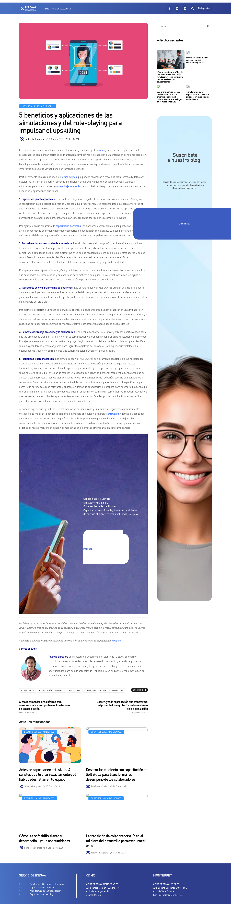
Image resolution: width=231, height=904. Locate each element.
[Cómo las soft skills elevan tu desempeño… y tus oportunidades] (50, 811)
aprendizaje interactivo (68, 186)
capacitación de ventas (68, 225)
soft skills (75, 690)
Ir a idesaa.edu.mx (61, 8)
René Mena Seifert (100, 786)
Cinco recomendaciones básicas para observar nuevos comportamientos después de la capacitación (44, 707)
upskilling (91, 690)
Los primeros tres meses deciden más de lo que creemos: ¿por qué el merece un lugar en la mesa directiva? (169, 97)
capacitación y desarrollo (52, 690)
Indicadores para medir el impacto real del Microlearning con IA (197, 60)
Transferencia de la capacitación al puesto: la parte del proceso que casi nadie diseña (198, 95)
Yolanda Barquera (35, 139)
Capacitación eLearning (41, 894)
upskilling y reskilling (112, 690)
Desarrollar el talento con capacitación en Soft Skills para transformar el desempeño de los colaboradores (116, 774)
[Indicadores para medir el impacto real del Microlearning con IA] (188, 52)
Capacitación (28, 690)
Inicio (46, 8)
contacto (116, 640)
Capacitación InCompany (42, 887)
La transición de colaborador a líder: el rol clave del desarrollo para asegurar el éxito (116, 841)
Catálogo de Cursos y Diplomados (47, 884)
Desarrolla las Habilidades (37, 106)
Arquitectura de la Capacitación (45, 890)
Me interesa (103, 546)
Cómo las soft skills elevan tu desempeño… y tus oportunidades (44, 838)
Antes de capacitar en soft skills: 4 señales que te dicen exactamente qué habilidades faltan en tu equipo (47, 774)
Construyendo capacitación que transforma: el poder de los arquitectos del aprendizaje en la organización (122, 707)
